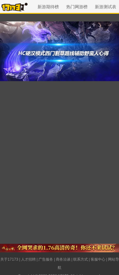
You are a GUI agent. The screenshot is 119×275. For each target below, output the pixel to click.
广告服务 (45, 259)
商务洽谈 (63, 259)
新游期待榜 (48, 6)
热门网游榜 (77, 6)
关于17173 (9, 259)
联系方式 (80, 259)
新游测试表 (105, 6)
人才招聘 (28, 259)
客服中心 (98, 259)
